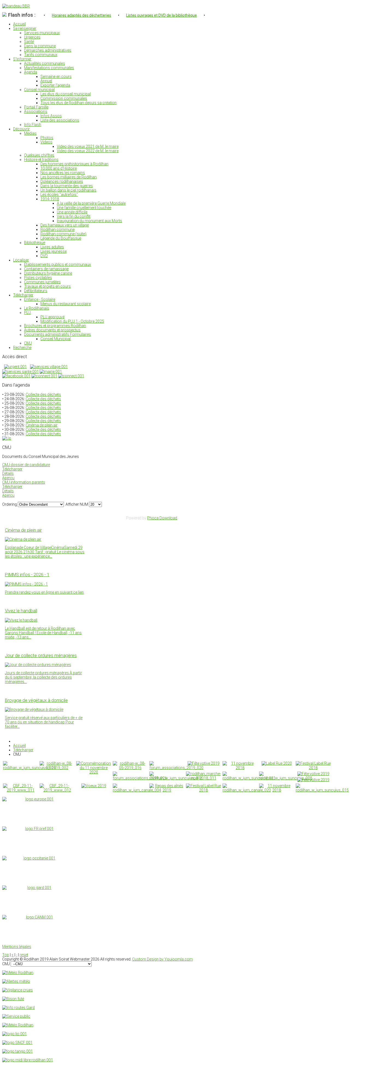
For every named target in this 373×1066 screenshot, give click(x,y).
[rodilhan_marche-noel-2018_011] (203, 778)
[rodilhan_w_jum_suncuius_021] (249, 778)
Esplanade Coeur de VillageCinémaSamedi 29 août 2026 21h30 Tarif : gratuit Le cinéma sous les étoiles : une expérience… (44, 551)
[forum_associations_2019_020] (176, 767)
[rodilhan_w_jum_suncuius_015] (322, 790)
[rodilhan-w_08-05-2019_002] (57, 767)
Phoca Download (162, 518)
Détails (8, 473)
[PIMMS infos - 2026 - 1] (26, 584)
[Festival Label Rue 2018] (313, 767)
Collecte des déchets (43, 394)
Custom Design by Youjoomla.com (162, 959)
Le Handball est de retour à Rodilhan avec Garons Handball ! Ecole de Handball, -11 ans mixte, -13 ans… (43, 632)
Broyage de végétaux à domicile (36, 700)
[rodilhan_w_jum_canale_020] (247, 790)
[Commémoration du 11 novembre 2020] (93, 772)
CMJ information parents (23, 482)
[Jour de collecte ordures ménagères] (38, 664)
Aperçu (8, 478)
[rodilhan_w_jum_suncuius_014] (29, 767)
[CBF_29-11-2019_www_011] (20, 790)
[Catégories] (6, 438)
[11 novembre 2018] (240, 767)
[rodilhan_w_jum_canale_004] (137, 790)
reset (24, 955)
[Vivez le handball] (21, 620)
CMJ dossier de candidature (26, 465)
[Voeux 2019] (93, 786)
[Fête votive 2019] (204, 763)
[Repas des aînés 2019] (166, 790)
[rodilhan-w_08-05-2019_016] (130, 767)
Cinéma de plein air (42, 425)
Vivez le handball (21, 610)
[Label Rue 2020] (277, 763)
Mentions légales (16, 946)
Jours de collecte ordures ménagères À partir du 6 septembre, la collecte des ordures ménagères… (43, 677)
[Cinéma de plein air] (23, 539)
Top (5, 955)
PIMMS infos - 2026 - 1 (27, 574)
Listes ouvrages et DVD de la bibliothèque (161, 15)
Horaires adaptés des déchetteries (81, 15)
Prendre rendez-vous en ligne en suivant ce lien (44, 592)
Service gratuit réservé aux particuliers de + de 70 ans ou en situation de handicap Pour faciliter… (43, 722)
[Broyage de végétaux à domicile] (34, 709)
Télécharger (12, 469)
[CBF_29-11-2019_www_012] (57, 790)
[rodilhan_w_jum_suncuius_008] (285, 778)
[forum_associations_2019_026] (140, 778)
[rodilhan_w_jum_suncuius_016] (175, 778)
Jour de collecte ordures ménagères (41, 655)
